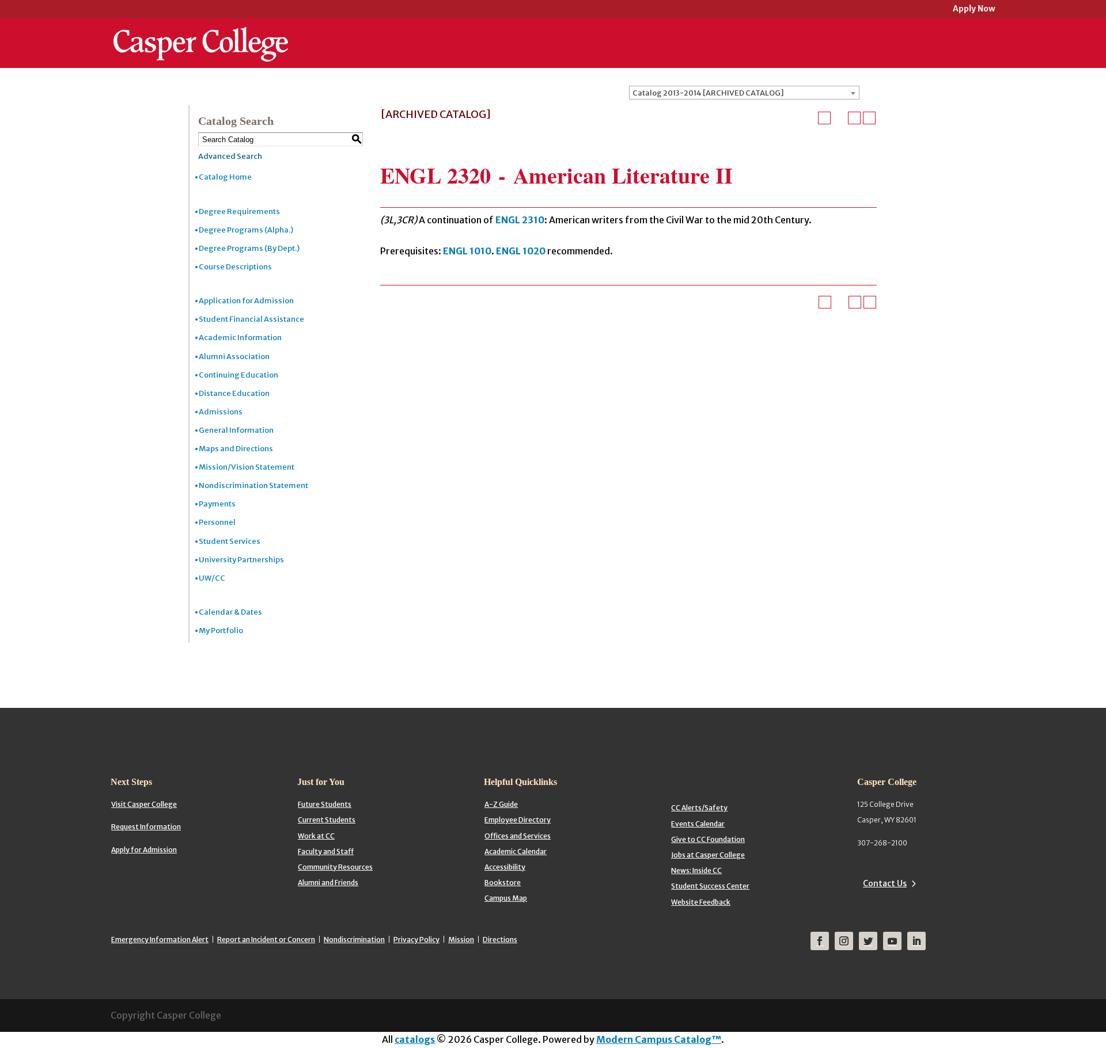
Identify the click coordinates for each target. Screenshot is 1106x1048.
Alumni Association (234, 356)
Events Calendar (698, 824)
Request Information (146, 826)
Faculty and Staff (326, 851)
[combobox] (744, 93)
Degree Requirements (239, 211)
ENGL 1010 (467, 251)
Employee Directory (517, 819)
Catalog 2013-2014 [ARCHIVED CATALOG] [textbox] (708, 93)
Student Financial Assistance (251, 319)
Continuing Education (238, 375)
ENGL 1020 (521, 251)
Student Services (229, 541)
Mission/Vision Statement (246, 467)
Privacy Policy (416, 939)
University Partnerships (241, 560)
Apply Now (974, 9)
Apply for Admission (144, 849)
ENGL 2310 (519, 220)
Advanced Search (230, 156)
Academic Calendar (515, 851)
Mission (461, 939)
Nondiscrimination (354, 939)
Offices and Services (517, 836)
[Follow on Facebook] (819, 941)
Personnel (217, 522)
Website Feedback (700, 902)
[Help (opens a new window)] (869, 118)
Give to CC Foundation (708, 839)
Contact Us (885, 883)
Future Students (324, 804)
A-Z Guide (501, 804)
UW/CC (212, 578)
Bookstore (502, 882)
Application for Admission (246, 301)
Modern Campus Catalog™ (658, 1039)
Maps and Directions (236, 449)
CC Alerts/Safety (699, 807)
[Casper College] (200, 33)
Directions (500, 939)
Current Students (326, 819)
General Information (236, 430)
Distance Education (234, 393)
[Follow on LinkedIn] (916, 941)
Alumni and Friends (328, 882)
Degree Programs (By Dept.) (249, 248)
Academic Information (240, 337)
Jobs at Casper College (708, 855)
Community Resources (335, 867)
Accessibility (504, 867)
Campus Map (505, 898)
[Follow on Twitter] (868, 941)
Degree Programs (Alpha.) (246, 230)
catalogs (415, 1039)
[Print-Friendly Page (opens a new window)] (854, 118)
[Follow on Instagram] (844, 941)
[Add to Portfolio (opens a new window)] (824, 118)
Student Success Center (710, 886)
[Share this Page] (839, 118)
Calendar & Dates (230, 612)
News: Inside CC (696, 870)
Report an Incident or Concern (266, 939)
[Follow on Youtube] (892, 941)
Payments (217, 504)
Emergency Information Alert (160, 939)
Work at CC (316, 836)
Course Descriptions (235, 267)
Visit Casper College (144, 804)
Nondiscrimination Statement (253, 485)
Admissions (221, 412)
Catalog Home (225, 177)
